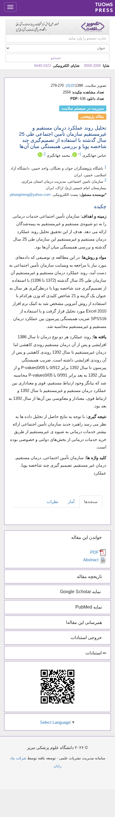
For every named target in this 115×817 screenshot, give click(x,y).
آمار (71, 501)
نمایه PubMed (89, 607)
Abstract (91, 559)
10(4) (70, 85)
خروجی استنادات (87, 637)
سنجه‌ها (91, 501)
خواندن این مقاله (87, 537)
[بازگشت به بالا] (57, 773)
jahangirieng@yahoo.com (30, 194)
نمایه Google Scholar (81, 591)
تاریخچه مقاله (90, 576)
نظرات (52, 501)
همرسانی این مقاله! (84, 622)
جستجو (56, 58)
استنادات (94, 653)
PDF (95, 552)
